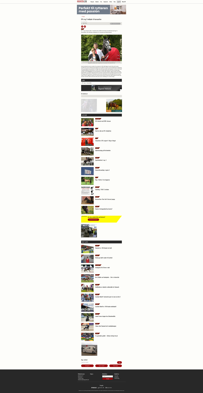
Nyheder (97, 1)
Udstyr (110, 1)
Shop (115, 1)
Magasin (92, 1)
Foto (101, 1)
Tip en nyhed (101, 365)
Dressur (97, 313)
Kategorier (87, 365)
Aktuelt (97, 148)
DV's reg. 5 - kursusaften (86, 83)
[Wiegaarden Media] (108, 387)
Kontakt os (116, 377)
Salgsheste (106, 1)
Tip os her (116, 375)
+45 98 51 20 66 (80, 378)
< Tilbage (83, 16)
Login (118, 1)
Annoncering (116, 378)
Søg (119, 362)
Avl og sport (98, 118)
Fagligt (97, 196)
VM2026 (97, 245)
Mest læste (115, 365)
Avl (82, 29)
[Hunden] (94, 387)
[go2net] (101, 387)
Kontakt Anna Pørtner (93, 219)
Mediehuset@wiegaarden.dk (83, 379)
